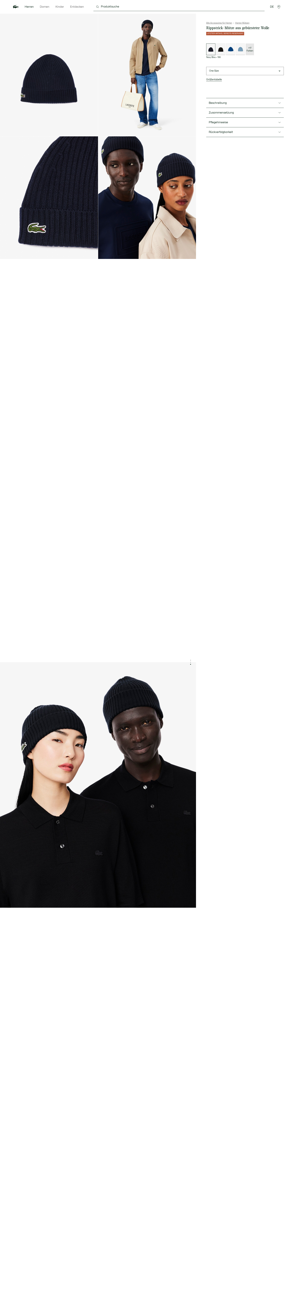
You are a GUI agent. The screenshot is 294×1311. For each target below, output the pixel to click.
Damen (44, 6)
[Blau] (230, 49)
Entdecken (77, 6)
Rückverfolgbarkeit (221, 132)
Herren (29, 6)
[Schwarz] (220, 49)
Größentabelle (214, 79)
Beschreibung (218, 103)
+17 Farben (250, 49)
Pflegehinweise (218, 122)
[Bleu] (240, 49)
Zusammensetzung (221, 112)
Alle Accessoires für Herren (219, 23)
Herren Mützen (242, 23)
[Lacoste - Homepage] (16, 7)
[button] (278, 7)
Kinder (59, 6)
